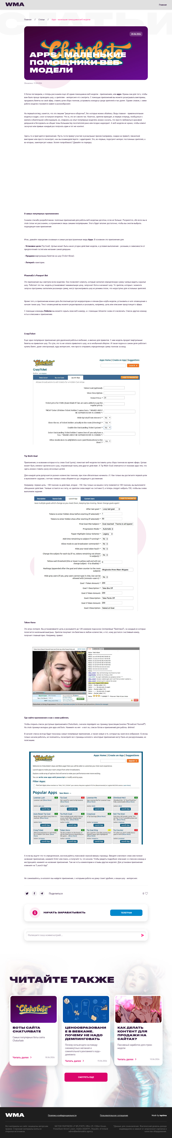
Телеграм (126, 912)
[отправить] (143, 935)
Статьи (41, 19)
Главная (163, 4)
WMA (14, 4)
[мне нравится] (146, 893)
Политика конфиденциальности (62, 1115)
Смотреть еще (86, 1077)
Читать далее (21, 1057)
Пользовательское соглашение (114, 1115)
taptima (163, 1115)
